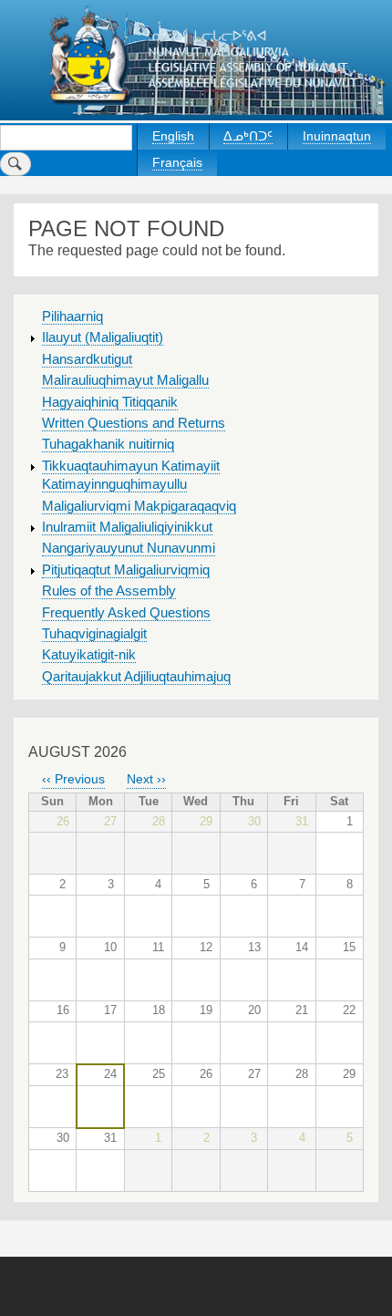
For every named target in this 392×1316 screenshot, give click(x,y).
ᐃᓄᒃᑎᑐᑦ (248, 136)
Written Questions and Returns (133, 423)
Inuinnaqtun (337, 136)
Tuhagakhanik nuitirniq (108, 444)
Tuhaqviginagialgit (94, 634)
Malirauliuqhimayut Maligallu (125, 380)
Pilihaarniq (72, 316)
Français (177, 162)
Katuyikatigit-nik (89, 655)
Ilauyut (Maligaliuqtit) (102, 337)
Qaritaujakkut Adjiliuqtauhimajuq (136, 676)
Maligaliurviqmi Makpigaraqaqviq (139, 506)
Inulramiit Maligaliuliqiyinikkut (127, 527)
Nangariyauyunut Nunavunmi (128, 548)
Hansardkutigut (87, 359)
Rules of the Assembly (109, 591)
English (173, 136)
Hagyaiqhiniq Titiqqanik (110, 402)
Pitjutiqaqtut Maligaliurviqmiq (126, 570)
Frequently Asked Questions (126, 613)
